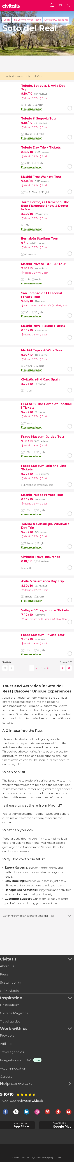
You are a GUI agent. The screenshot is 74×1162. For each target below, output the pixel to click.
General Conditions (21, 1157)
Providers (7, 1035)
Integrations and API (16, 1060)
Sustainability (10, 982)
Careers (6, 1076)
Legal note (35, 1157)
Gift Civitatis (9, 991)
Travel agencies (12, 1052)
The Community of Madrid (27, 19)
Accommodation (13, 1068)
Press (4, 974)
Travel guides (10, 1021)
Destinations (10, 1005)
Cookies (58, 1157)
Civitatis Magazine (14, 1013)
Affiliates (6, 1044)
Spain (6, 19)
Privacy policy (47, 1157)
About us (7, 966)
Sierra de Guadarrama (56, 19)
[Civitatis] (11, 5)
